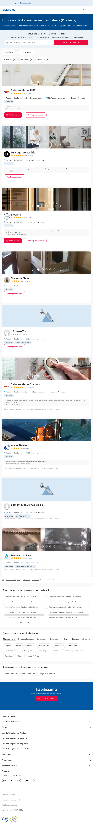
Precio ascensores (11, 674)
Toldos (19, 656)
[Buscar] (84, 10)
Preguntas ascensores (47, 674)
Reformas (54, 639)
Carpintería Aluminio (34, 656)
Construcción (42, 639)
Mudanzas (65, 639)
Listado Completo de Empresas (15, 744)
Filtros (10, 52)
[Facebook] (12, 781)
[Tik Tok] (35, 781)
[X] (19, 781)
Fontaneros (56, 651)
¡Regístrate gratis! (25, 3)
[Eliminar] (14, 59)
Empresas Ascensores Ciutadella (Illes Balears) (65, 607)
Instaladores (26, 580)
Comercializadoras (26, 639)
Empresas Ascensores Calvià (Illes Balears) (20, 602)
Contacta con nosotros (11, 775)
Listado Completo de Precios (14, 733)
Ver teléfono (14, 115)
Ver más (23, 622)
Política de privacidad (11, 800)
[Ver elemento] (38, 82)
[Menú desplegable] (90, 10)
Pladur (67, 651)
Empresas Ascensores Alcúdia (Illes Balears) (20, 597)
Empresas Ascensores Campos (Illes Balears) (65, 602)
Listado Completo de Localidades (16, 749)
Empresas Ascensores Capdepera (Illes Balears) (22, 607)
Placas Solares (44, 645)
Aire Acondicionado (12, 651)
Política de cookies (9, 805)
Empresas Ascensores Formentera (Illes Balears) (66, 612)
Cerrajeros (28, 651)
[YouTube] (27, 781)
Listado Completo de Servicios (14, 738)
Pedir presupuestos (71, 42)
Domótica (8, 656)
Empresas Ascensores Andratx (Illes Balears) (65, 597)
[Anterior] (32, 82)
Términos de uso (8, 795)
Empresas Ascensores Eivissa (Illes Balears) (20, 617)
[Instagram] (4, 781)
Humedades (73, 645)
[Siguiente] (60, 82)
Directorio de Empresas (13, 580)
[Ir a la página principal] (8, 10)
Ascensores (35, 580)
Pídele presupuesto (36, 115)
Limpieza (8, 645)
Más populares (9, 639)
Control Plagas (42, 651)
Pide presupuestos (46, 699)
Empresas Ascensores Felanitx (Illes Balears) (20, 612)
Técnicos (75, 639)
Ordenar (27, 52)
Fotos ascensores (28, 674)
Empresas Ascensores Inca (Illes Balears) (63, 617)
